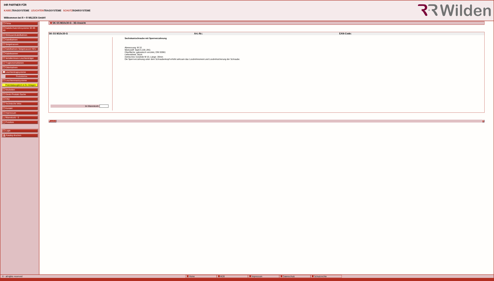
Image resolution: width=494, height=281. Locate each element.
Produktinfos (21, 76)
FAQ (7, 99)
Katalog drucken (13, 135)
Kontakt (9, 108)
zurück (53, 121)
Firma (8, 23)
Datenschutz (288, 276)
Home (192, 276)
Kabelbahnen (11, 39)
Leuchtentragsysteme (15, 72)
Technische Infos (13, 103)
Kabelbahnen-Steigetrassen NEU (20, 49)
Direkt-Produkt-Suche (15, 94)
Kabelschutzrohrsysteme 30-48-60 (19, 29)
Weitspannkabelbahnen (16, 35)
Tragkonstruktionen (14, 63)
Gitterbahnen (11, 67)
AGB (222, 276)
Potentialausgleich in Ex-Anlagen (20, 85)
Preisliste (9, 122)
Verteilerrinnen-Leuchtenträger (19, 58)
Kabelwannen (11, 53)
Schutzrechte (320, 276)
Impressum (10, 113)
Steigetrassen (11, 44)
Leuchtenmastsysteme (16, 80)
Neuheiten (10, 90)
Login (7, 130)
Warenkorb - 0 (12, 117)
